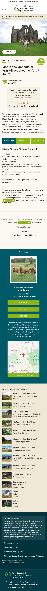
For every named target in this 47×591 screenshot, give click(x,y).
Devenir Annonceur (11, 547)
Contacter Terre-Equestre (13, 552)
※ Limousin (6, 18)
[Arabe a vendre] (23, 494)
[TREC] (23, 405)
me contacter (9, 200)
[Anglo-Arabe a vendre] (23, 485)
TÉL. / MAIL (23, 309)
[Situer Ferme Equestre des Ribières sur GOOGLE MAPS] (23, 357)
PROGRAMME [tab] (23, 141)
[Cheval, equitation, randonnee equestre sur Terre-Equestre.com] (23, 8)
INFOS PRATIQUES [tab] (37, 141)
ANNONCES (23, 302)
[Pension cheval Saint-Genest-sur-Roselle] (23, 475)
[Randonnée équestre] (23, 396)
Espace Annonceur (11, 543)
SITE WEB (23, 316)
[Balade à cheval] (23, 414)
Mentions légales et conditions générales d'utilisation (24, 556)
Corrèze (42, 16)
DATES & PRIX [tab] (9, 141)
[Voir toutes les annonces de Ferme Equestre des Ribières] (23, 269)
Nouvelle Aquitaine (33, 16)
